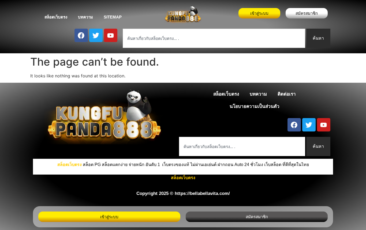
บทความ (85, 17)
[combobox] (214, 38)
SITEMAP (113, 17)
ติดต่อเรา (287, 94)
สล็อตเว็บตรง (55, 17)
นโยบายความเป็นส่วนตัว (254, 106)
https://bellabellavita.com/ (202, 193)
